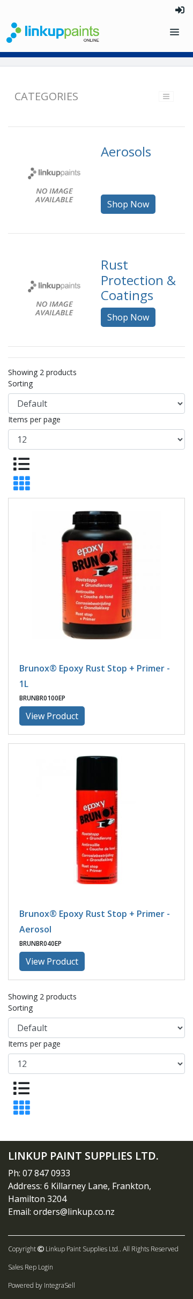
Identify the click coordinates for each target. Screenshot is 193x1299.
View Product (52, 716)
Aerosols (126, 151)
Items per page (34, 419)
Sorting (20, 383)
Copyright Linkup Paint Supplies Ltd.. (64, 1248)
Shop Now (128, 204)
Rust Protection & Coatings (138, 280)
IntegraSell (59, 1285)
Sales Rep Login (30, 1267)
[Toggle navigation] (175, 32)
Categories (46, 96)
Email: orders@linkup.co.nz (61, 1212)
